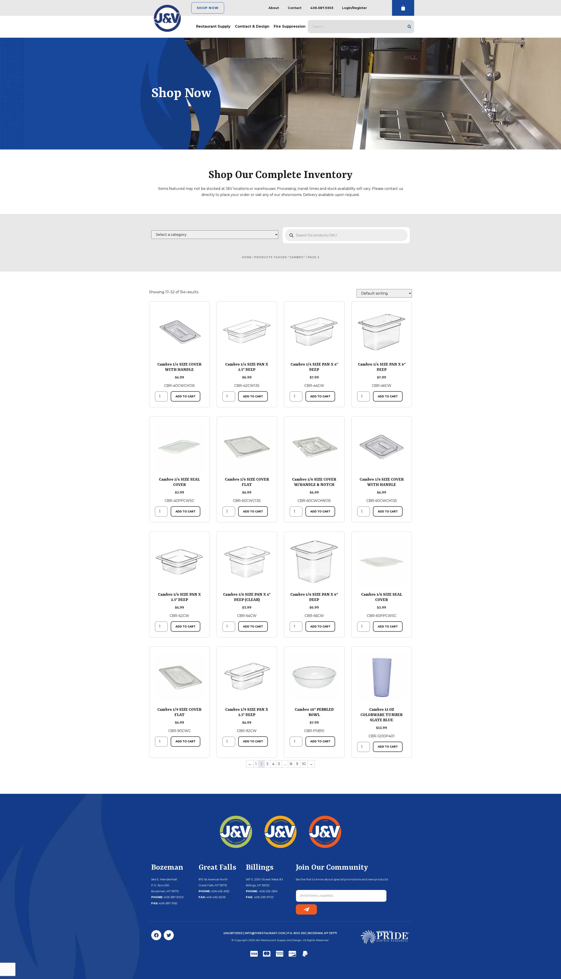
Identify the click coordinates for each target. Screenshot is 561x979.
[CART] (403, 8)
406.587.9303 (321, 8)
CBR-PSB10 (314, 720)
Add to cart (185, 396)
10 (304, 764)
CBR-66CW (314, 605)
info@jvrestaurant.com (265, 933)
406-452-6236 (215, 897)
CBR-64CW (246, 605)
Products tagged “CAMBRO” (279, 257)
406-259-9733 (263, 897)
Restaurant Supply (213, 26)
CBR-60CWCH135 (382, 490)
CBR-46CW (381, 375)
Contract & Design (252, 26)
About (273, 8)
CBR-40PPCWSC (179, 490)
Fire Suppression (289, 26)
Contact (295, 8)
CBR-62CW (179, 605)
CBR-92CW (246, 720)
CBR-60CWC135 (247, 490)
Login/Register (354, 8)
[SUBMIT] (306, 909)
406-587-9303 (174, 897)
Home (247, 257)
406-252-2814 (268, 891)
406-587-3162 (168, 903)
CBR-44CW (314, 375)
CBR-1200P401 (381, 722)
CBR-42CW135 (246, 375)
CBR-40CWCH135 (179, 375)
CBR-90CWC (179, 720)
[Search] (409, 26)
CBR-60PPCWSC (381, 605)
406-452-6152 (220, 891)
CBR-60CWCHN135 (314, 490)
